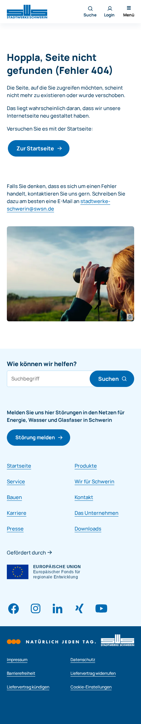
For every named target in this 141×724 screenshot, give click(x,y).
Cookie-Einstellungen (91, 687)
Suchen (108, 379)
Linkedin (57, 608)
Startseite (19, 465)
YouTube (101, 608)
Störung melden (35, 437)
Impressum (17, 659)
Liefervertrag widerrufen (93, 673)
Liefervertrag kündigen (28, 687)
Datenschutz (82, 659)
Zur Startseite (35, 148)
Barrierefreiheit (21, 673)
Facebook (14, 608)
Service (16, 481)
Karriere (16, 513)
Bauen (14, 497)
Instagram (35, 608)
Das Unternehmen (96, 513)
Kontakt (84, 497)
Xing (79, 608)
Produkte (86, 465)
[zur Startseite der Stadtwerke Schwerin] (27, 11)
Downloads (88, 528)
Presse (15, 528)
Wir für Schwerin (94, 481)
